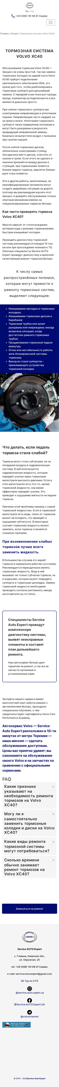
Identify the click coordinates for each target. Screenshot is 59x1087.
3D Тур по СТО (29, 980)
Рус (27, 11)
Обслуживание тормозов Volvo (22, 68)
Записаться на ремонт (29, 908)
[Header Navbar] (50, 22)
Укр (32, 11)
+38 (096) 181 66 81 (26, 15)
